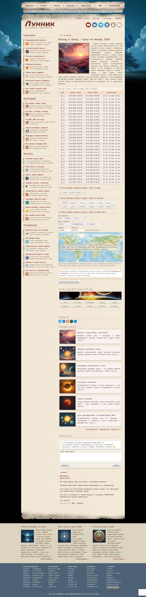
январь (65, 203)
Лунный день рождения (35, 72)
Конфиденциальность (114, 582)
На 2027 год (72, 582)
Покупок (35, 580)
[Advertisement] (40, 459)
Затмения (90, 573)
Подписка (110, 578)
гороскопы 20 (104, 429)
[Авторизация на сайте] (113, 25)
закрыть (116, 465)
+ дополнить (107, 18)
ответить (80, 503)
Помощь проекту (113, 587)
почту (84, 447)
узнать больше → (47, 559)
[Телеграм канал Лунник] (100, 25)
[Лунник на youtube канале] (88, 25)
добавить (65, 465)
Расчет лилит (53, 573)
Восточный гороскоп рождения (37, 80)
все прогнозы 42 (92, 429)
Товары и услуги (113, 584)
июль (65, 206)
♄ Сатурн (77, 306)
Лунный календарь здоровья (37, 128)
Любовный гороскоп (33, 64)
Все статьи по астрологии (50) (37, 270)
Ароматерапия (37, 578)
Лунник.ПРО (114, 5)
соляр (38, 11)
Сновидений (36, 569)
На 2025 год (72, 586)
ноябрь (101, 206)
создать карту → (119, 559)
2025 (34, 119)
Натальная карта (54, 569)
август (73, 206)
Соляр (51, 578)
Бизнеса (35, 584)
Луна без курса (92, 575)
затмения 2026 (109, 11)
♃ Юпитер (64, 306)
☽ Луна (65, 302)
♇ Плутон (114, 306)
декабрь (108, 206)
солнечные (44, 183)
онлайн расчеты (85, 11)
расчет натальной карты (70, 11)
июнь (108, 203)
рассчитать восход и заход (69, 282)
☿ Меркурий (90, 302)
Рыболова (26, 586)
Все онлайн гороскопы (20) (36, 89)
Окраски (26, 571)
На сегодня (30, 103)
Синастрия (52, 586)
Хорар (51, 584)
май (101, 203)
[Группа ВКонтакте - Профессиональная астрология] (94, 25)
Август (57, 5)
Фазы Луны (86, 5)
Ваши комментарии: (67, 451)
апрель (91, 203)
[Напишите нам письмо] (119, 25)
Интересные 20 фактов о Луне (37, 254)
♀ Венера (102, 302)
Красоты (26, 580)
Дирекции (52, 582)
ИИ (100, 5)
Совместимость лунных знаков (37, 191)
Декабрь (71, 578)
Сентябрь (71, 571)
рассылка (96, 18)
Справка (109, 575)
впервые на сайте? (82, 18)
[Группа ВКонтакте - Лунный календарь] (107, 25)
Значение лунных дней (34, 159)
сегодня (71, 192)
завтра (78, 192)
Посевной (26, 584)
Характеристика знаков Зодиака (38, 246)
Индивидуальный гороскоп (36, 40)
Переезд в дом (37, 575)
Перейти (80, 340)
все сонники (43, 230)
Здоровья (26, 575)
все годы (40, 119)
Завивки (26, 573)
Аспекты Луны (92, 578)
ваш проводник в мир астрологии (38, 28)
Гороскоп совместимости (35, 56)
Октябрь (71, 573)
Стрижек (26, 569)
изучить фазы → (82, 559)
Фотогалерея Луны (33, 238)
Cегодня (43, 5)
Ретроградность (92, 580)
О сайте (109, 569)
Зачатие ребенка (38, 573)
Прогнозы (30, 5)
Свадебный (36, 582)
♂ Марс (114, 302)
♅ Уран (89, 306)
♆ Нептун (102, 306)
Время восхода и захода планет (38, 207)
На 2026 (29, 119)
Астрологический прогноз (35, 48)
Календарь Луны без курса (36, 199)
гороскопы (57, 11)
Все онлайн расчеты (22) (35, 215)
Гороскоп (70, 5)
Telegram (92, 447)
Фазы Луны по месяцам (35, 167)
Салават (118, 18)
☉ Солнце (77, 302)
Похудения (27, 578)
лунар (43, 11)
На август (29, 111)
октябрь (91, 206)
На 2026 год (72, 584)
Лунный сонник (31, 230)
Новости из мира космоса (36, 262)
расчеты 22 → (116, 429)
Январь (70, 580)
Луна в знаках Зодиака (34, 175)
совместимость (29, 11)
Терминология (111, 580)
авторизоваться (116, 271)
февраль (73, 203)
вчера (65, 192)
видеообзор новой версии (92, 442)
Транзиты (52, 571)
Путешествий (36, 586)
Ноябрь (70, 575)
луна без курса (98, 11)
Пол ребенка (36, 571)
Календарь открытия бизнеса (37, 136)
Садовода (26, 582)
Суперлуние (91, 584)
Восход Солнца (92, 582)
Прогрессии (52, 580)
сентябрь (82, 206)
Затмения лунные (32, 183)
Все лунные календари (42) (36, 144)
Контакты (110, 571)
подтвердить (64, 273)
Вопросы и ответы (113, 573)
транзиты (49, 11)
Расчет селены (54, 575)
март (82, 203)
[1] (67, 476)
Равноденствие (92, 586)
